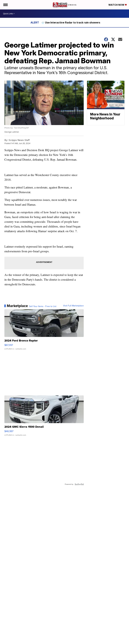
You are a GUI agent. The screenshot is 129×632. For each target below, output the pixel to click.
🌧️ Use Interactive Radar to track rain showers (70, 22)
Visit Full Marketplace (73, 306)
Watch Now (116, 4)
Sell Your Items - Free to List (42, 306)
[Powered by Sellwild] (79, 484)
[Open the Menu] (5, 4)
